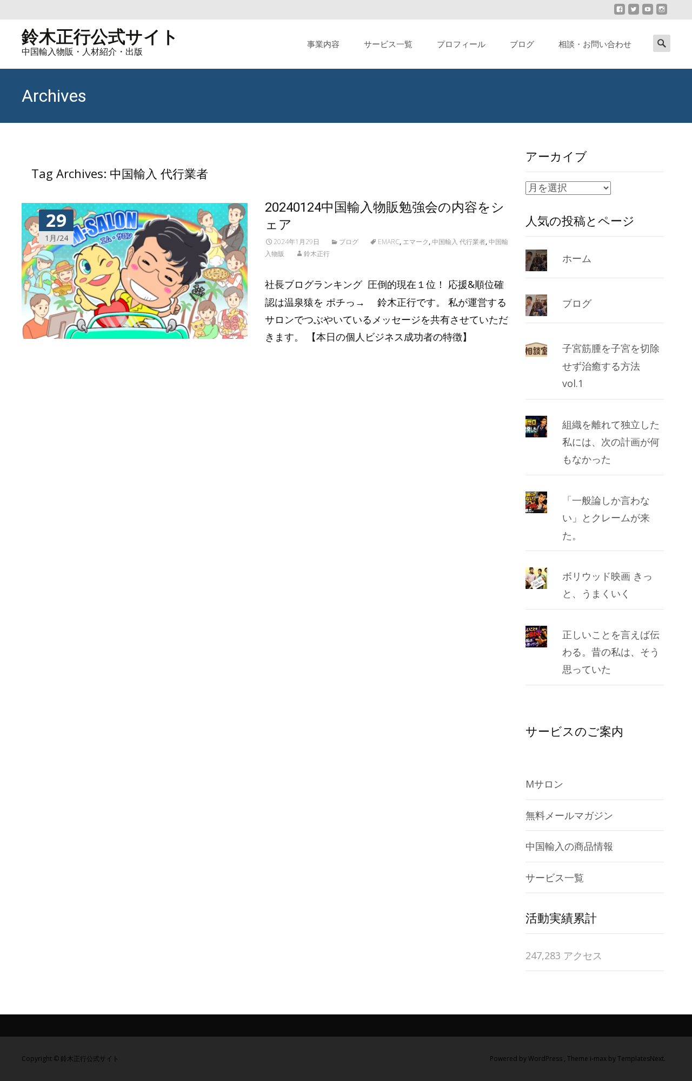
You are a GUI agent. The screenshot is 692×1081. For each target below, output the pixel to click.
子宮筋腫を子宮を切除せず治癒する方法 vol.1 (611, 366)
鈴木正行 (317, 253)
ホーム (576, 258)
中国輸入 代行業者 (458, 241)
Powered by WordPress (527, 1058)
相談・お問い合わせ (594, 43)
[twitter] (633, 13)
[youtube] (647, 13)
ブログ (522, 43)
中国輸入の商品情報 (569, 846)
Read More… (295, 361)
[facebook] (619, 13)
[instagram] (661, 13)
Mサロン (544, 783)
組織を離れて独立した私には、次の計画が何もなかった (611, 442)
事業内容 (323, 43)
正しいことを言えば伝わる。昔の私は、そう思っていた (611, 652)
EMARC (389, 241)
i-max (599, 1058)
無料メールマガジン (569, 815)
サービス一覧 (388, 43)
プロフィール (461, 43)
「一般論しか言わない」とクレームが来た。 (606, 518)
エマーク (416, 241)
